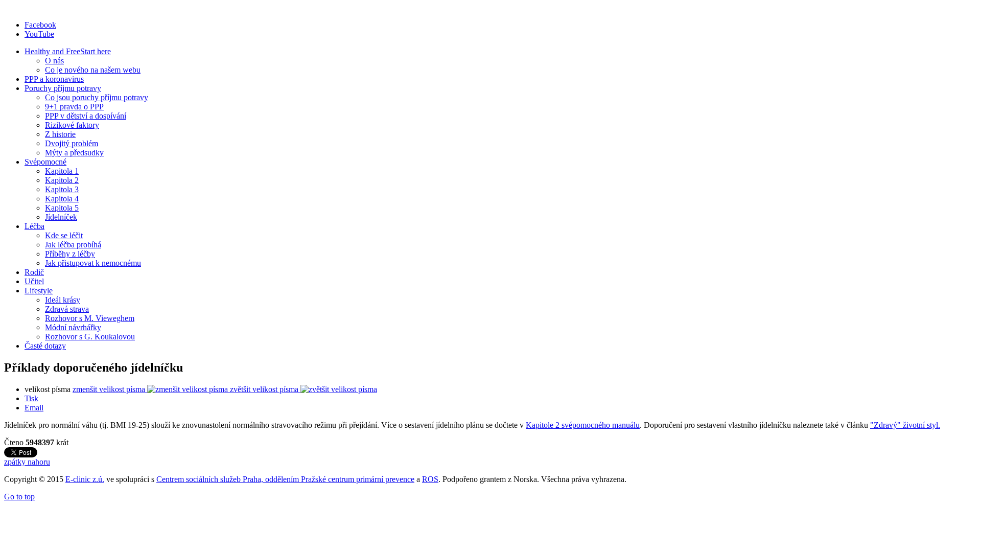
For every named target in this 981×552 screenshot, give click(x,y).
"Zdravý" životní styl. (905, 425)
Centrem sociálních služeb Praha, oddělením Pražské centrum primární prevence (285, 479)
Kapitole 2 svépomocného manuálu (583, 425)
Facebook (40, 24)
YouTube (39, 34)
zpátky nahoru (27, 461)
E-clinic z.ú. (84, 479)
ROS (430, 479)
